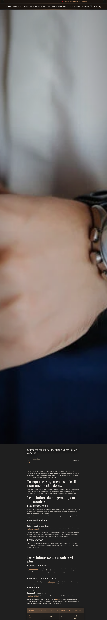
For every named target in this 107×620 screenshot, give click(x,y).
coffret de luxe (51, 582)
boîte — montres (33, 569)
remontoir (57, 599)
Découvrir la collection (33, 529)
